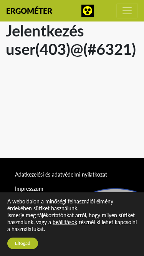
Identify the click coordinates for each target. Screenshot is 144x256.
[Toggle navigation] (127, 10)
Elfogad (22, 243)
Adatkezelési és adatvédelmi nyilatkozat (61, 174)
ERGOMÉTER (29, 10)
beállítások (65, 222)
